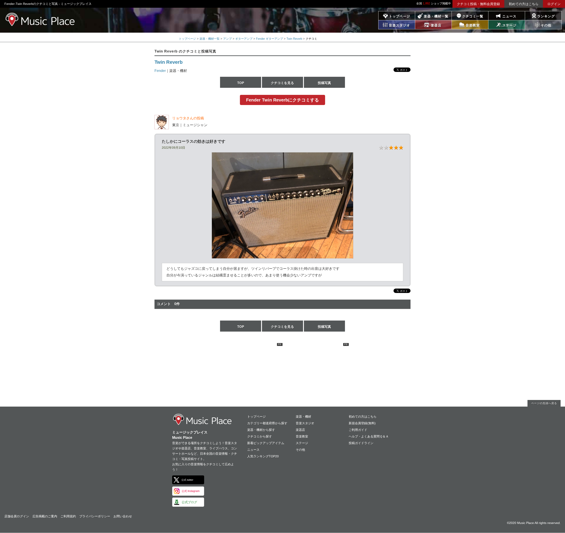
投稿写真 (324, 83)
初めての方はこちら (524, 4)
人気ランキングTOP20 (263, 456)
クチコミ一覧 (472, 16)
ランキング (546, 16)
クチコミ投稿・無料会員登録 (478, 4)
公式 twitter (187, 480)
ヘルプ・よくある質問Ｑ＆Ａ (369, 436)
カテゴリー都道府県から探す (267, 423)
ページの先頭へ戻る (544, 403)
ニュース (509, 16)
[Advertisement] (249, 370)
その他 (300, 449)
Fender (160, 71)
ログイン (554, 4)
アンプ (227, 38)
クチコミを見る (282, 83)
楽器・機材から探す (261, 430)
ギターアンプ (243, 38)
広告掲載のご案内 (44, 516)
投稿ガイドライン (361, 443)
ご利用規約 (68, 516)
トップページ (399, 16)
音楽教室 (302, 436)
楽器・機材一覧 (436, 16)
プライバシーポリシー (94, 516)
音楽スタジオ (305, 423)
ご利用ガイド (358, 430)
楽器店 (300, 430)
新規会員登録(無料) (362, 423)
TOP (240, 83)
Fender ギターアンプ (269, 38)
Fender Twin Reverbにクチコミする (282, 100)
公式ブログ (189, 502)
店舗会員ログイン (16, 516)
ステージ (302, 443)
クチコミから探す (259, 436)
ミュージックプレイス (40, 19)
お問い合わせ (122, 516)
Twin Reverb (294, 38)
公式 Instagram (191, 491)
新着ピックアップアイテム (265, 443)
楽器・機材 (303, 416)
